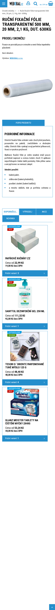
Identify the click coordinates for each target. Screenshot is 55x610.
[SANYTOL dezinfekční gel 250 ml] (25, 293)
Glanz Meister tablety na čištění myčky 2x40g (21, 422)
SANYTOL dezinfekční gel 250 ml (25, 311)
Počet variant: (12, 273)
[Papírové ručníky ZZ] (25, 240)
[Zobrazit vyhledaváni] (35, 3)
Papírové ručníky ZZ (17, 258)
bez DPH (43, 5)
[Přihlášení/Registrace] (28, 3)
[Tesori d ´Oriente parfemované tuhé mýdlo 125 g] (25, 346)
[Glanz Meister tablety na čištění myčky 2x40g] (25, 402)
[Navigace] (3, 3)
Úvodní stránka (8, 11)
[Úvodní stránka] (16, 4)
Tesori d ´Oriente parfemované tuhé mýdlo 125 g (24, 366)
